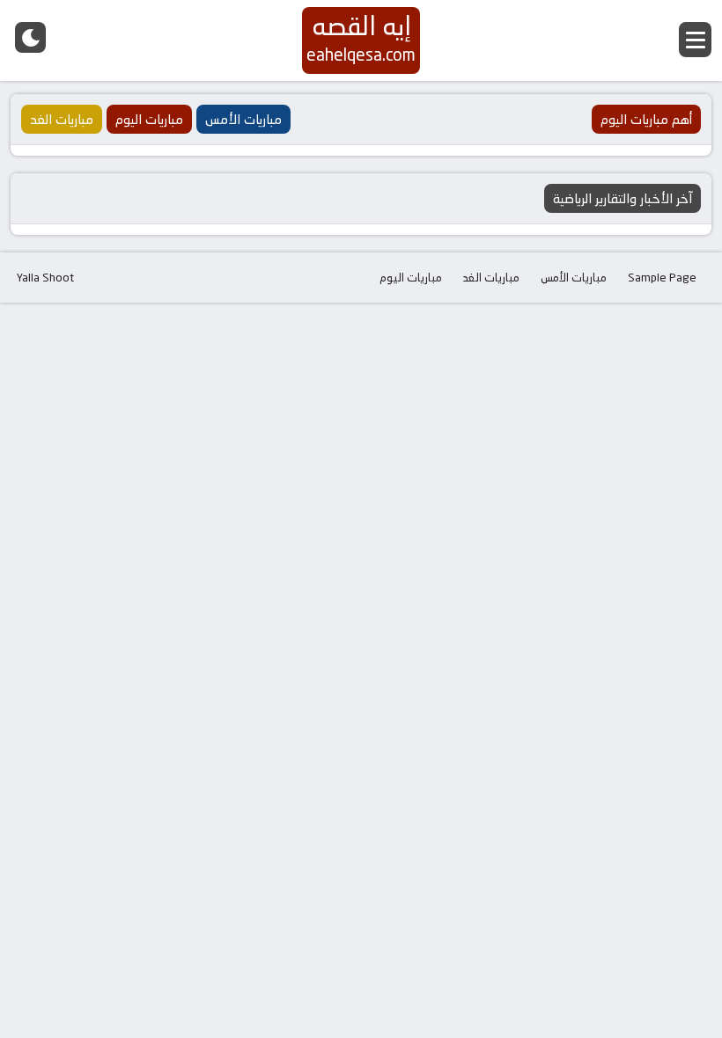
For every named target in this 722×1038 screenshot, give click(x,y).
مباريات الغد (491, 277)
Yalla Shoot (45, 277)
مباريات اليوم (410, 277)
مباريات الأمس (574, 277)
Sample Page (662, 277)
